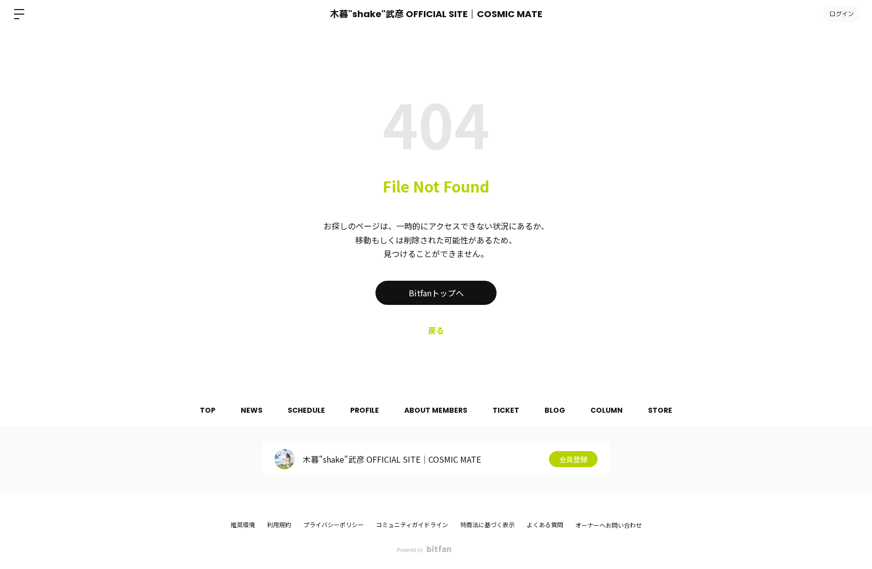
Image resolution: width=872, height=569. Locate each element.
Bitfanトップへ (436, 293)
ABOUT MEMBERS (435, 410)
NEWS (251, 410)
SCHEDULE (306, 410)
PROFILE (364, 410)
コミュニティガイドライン (412, 524)
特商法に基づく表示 (487, 524)
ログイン (842, 14)
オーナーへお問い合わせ (608, 525)
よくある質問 (545, 524)
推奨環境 (243, 524)
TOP (207, 410)
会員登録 (573, 459)
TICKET (506, 410)
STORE (660, 410)
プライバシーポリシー (333, 524)
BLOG (554, 410)
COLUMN (606, 410)
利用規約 (279, 524)
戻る (436, 330)
